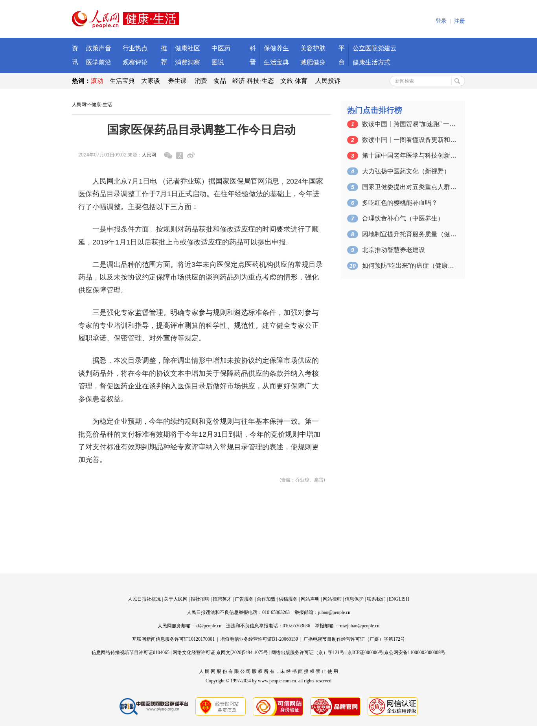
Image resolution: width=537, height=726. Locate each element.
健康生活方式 (371, 62)
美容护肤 (313, 48)
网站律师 (332, 599)
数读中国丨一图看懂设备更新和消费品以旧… (409, 139)
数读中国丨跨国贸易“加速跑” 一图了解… (409, 124)
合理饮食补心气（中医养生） (403, 218)
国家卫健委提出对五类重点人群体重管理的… (409, 187)
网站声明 (310, 599)
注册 (459, 21)
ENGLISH (399, 599)
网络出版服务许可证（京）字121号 (307, 652)
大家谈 (150, 80)
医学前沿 (98, 62)
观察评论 (135, 62)
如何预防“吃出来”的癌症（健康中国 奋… (409, 265)
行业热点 (135, 48)
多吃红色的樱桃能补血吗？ (400, 202)
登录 (441, 21)
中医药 (220, 48)
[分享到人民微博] (179, 155)
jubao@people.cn (334, 612)
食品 (219, 80)
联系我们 (376, 599)
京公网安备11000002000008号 (414, 652)
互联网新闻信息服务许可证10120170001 (173, 639)
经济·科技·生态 (253, 80)
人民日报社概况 (144, 599)
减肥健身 (313, 62)
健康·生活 (102, 104)
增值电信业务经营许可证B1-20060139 (259, 639)
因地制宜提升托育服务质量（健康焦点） (409, 234)
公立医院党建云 (375, 48)
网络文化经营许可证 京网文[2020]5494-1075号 (220, 652)
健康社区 (187, 48)
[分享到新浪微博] (191, 155)
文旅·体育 (293, 80)
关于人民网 (176, 599)
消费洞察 (187, 62)
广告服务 (244, 599)
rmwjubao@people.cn (358, 626)
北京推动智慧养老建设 (393, 249)
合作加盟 (266, 599)
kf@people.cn (208, 626)
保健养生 (276, 48)
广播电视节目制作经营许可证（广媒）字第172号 (354, 639)
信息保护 (354, 599)
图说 (217, 62)
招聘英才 (222, 599)
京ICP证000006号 (365, 652)
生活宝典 (276, 62)
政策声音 (98, 48)
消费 (201, 80)
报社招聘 (200, 599)
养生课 (177, 80)
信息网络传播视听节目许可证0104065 (130, 652)
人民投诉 (327, 80)
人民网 (79, 104)
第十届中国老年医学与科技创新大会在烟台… (409, 155)
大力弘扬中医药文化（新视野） (406, 171)
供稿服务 (288, 599)
